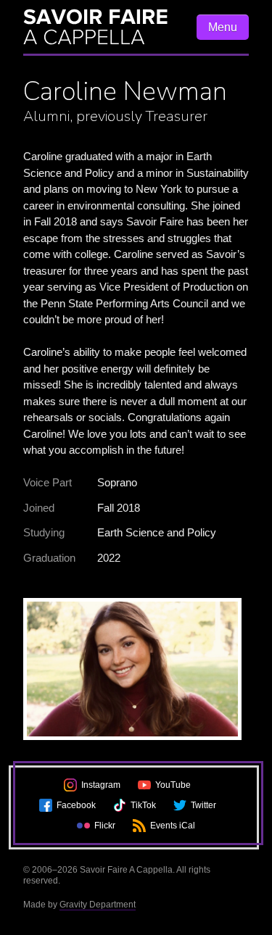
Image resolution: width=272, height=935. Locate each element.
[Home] (102, 27)
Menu (222, 27)
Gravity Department (97, 904)
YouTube (173, 785)
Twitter (203, 805)
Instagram (100, 785)
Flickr (104, 825)
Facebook (76, 805)
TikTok (143, 805)
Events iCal (172, 825)
